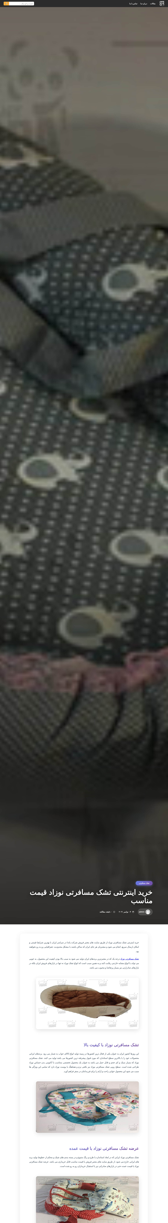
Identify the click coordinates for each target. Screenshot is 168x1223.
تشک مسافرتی (144, 883)
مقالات (153, 4)
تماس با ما (133, 4)
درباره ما (143, 4)
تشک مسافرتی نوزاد (129, 959)
